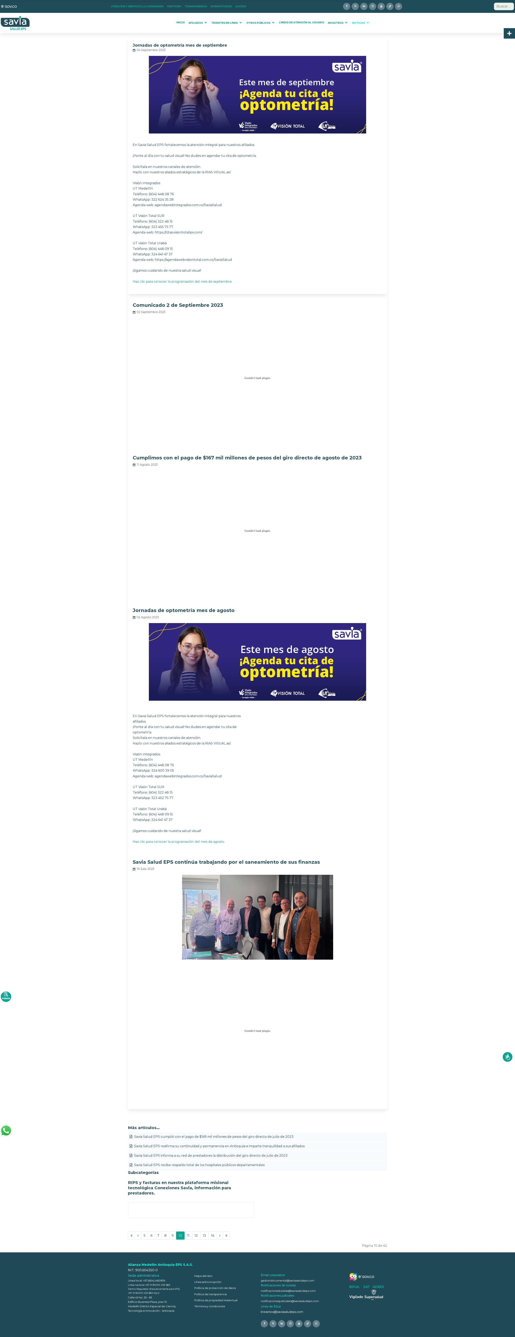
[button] (138, 6)
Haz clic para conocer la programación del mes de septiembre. (182, 281)
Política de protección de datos (215, 1288)
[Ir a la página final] (226, 1235)
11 (188, 1235)
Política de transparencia (210, 1294)
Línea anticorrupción (207, 1282)
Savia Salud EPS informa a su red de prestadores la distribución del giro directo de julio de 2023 (210, 1155)
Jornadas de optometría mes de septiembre (180, 45)
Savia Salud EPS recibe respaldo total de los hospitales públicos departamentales (199, 1165)
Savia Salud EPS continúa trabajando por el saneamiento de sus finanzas (226, 862)
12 (196, 1235)
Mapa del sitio (203, 1275)
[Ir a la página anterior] (138, 1235)
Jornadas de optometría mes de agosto (184, 610)
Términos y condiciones (209, 1306)
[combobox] (504, 6)
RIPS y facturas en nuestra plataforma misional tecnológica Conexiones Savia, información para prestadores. (179, 1187)
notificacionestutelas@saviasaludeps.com (288, 1290)
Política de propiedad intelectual (215, 1300)
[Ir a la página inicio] (131, 1235)
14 (212, 1235)
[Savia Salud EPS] (15, 23)
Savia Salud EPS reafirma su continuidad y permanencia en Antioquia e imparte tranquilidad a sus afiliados (219, 1146)
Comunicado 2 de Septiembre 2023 (178, 305)
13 (204, 1235)
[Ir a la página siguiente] (220, 1235)
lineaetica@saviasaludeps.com (282, 1312)
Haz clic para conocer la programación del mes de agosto (178, 842)
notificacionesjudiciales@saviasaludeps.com (290, 1301)
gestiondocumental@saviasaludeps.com (287, 1280)
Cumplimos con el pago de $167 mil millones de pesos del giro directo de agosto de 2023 (247, 458)
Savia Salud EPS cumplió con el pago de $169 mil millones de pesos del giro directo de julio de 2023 (213, 1137)
